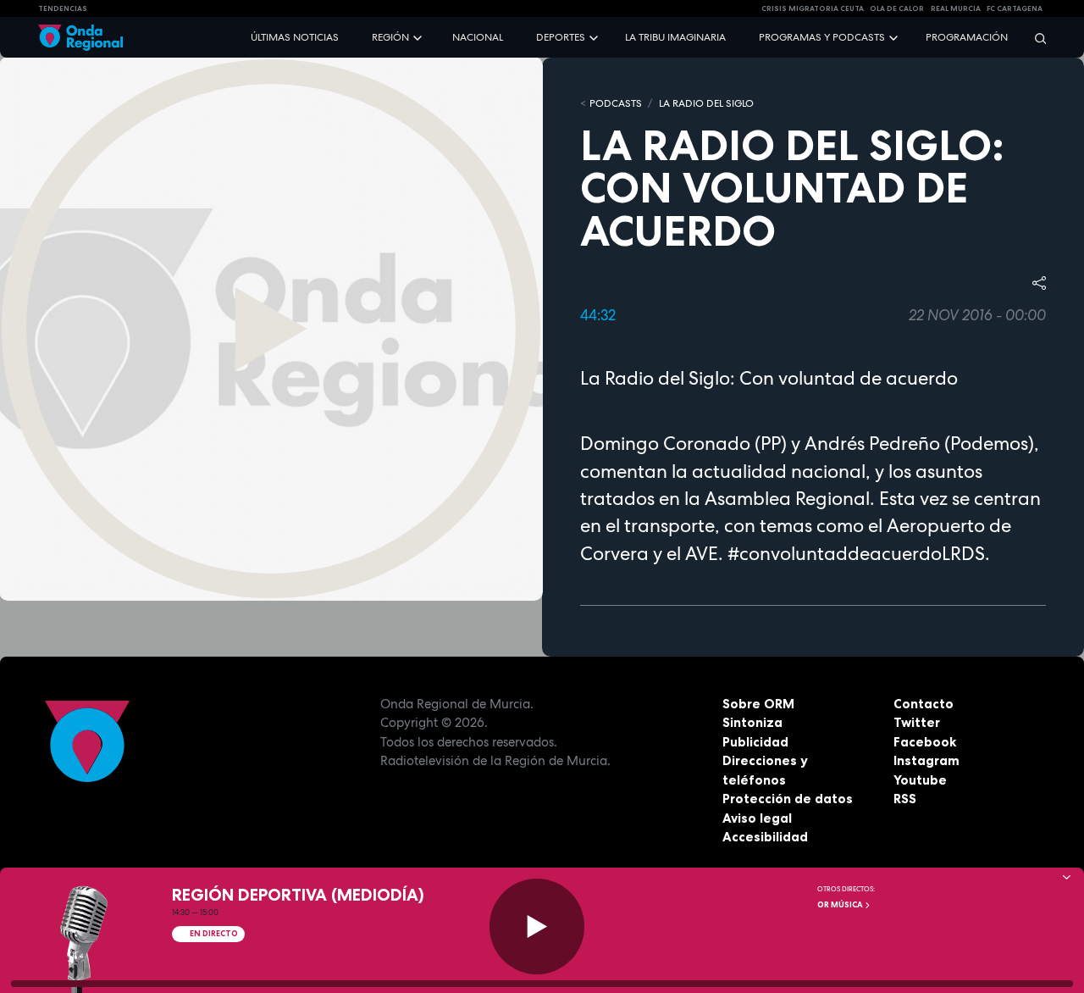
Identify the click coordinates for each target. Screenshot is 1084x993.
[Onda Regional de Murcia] (80, 38)
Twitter (916, 722)
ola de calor (897, 8)
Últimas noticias (295, 37)
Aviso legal (757, 818)
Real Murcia (956, 8)
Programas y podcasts (822, 37)
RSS (904, 799)
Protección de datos (787, 799)
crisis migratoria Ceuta (812, 8)
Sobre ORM (758, 704)
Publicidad (755, 742)
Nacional (477, 37)
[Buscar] (1035, 37)
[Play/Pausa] (537, 926)
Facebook (924, 742)
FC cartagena (1015, 8)
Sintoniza (752, 722)
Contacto (923, 704)
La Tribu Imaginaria (675, 37)
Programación (967, 37)
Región (390, 37)
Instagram (926, 760)
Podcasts (615, 103)
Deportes (560, 37)
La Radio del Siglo (706, 103)
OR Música (841, 905)
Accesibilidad (765, 837)
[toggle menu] (419, 37)
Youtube (920, 780)
